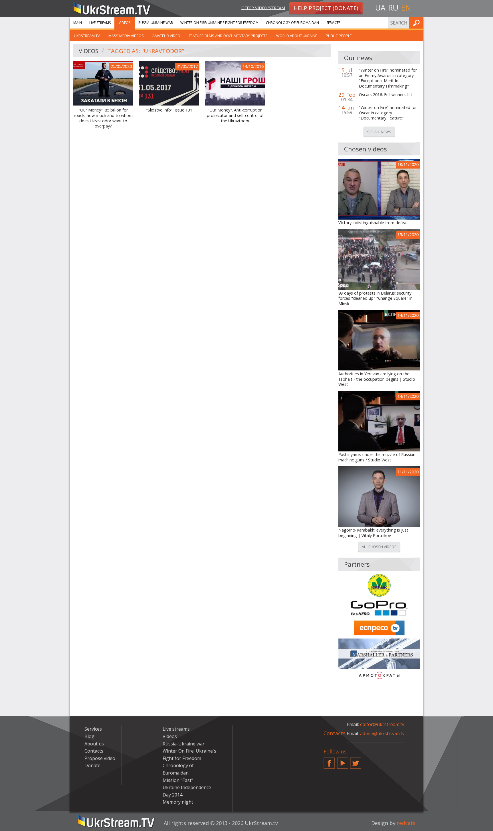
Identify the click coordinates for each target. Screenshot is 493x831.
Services (333, 22)
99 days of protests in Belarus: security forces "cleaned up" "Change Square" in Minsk (375, 298)
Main (77, 22)
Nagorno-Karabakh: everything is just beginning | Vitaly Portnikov (373, 533)
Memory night (178, 802)
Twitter (355, 761)
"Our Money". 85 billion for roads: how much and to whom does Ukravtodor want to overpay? (103, 118)
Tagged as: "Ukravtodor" (145, 51)
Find (417, 23)
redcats (406, 823)
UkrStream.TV (87, 35)
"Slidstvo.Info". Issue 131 (169, 110)
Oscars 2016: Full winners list (385, 94)
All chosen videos (379, 546)
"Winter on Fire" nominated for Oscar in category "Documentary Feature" (388, 113)
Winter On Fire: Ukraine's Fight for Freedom (219, 22)
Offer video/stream (263, 7)
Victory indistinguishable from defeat (373, 222)
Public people (339, 35)
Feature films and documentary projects (228, 35)
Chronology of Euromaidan (292, 22)
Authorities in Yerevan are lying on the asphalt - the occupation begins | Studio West (376, 379)
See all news (379, 131)
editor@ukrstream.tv (382, 724)
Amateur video (166, 35)
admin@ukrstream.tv (382, 733)
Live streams (100, 22)
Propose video (99, 758)
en (406, 7)
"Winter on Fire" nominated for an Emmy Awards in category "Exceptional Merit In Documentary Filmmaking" (388, 78)
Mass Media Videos (126, 35)
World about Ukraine (296, 35)
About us (94, 744)
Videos (124, 22)
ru (393, 7)
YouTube (342, 761)
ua (380, 7)
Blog (89, 736)
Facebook (329, 761)
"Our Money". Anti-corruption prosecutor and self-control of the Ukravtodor (235, 115)
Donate (92, 765)
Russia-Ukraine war (155, 22)
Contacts (93, 751)
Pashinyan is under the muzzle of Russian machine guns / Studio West (376, 457)
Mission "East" (178, 780)
